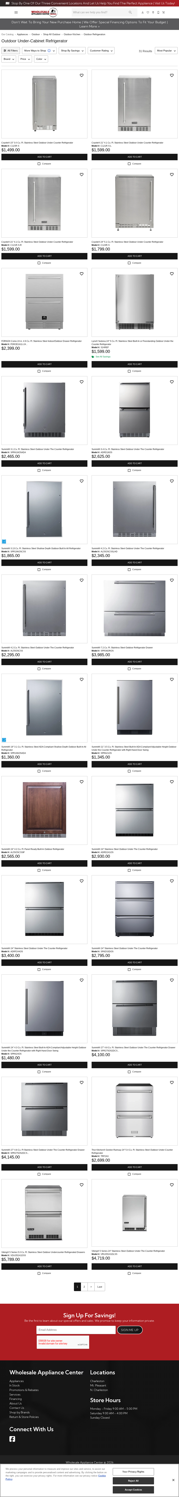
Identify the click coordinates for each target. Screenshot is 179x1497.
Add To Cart (44, 157)
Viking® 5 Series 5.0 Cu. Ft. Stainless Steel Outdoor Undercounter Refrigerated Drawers (43, 1252)
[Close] (173, 1480)
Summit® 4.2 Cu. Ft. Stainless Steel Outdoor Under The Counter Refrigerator (128, 548)
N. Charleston (99, 1390)
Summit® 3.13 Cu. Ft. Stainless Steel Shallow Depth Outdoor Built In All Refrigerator (41, 548)
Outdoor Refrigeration (94, 34)
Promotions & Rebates (24, 1390)
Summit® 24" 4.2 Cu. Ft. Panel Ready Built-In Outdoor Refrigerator (32, 849)
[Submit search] (130, 12)
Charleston (97, 1381)
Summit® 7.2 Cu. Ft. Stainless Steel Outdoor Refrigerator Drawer (122, 647)
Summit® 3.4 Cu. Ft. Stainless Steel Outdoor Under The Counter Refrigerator (128, 449)
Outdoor (36, 34)
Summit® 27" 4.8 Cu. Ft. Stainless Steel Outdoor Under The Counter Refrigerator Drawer (133, 1047)
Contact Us (16, 1408)
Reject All (133, 1481)
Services (14, 1394)
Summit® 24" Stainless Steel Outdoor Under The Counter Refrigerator (125, 849)
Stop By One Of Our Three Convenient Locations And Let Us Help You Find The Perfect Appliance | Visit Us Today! (93, 3)
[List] (148, 12)
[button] (16, 12)
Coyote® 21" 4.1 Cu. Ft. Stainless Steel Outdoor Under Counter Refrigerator (127, 143)
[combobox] (39, 50)
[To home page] (44, 12)
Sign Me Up (129, 1330)
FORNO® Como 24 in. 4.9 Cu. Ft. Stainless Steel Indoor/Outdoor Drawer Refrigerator (41, 341)
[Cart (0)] (164, 12)
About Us (15, 1403)
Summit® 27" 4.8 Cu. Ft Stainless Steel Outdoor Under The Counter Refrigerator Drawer (43, 1150)
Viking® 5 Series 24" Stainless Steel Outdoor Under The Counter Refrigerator (128, 1251)
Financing (15, 1399)
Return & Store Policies (24, 1417)
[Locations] (153, 12)
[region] (89, 1480)
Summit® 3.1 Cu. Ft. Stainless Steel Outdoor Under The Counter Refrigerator (37, 449)
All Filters (13, 50)
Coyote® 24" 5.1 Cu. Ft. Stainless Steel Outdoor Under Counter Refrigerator (127, 242)
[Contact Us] (158, 12)
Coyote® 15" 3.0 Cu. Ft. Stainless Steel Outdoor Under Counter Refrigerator (37, 143)
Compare (46, 164)
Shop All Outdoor (51, 34)
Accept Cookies (133, 1489)
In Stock (14, 1385)
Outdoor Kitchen (72, 34)
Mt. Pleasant (98, 1385)
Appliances (22, 34)
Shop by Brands (19, 1412)
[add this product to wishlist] (81, 75)
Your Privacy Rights (133, 1471)
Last (99, 1286)
